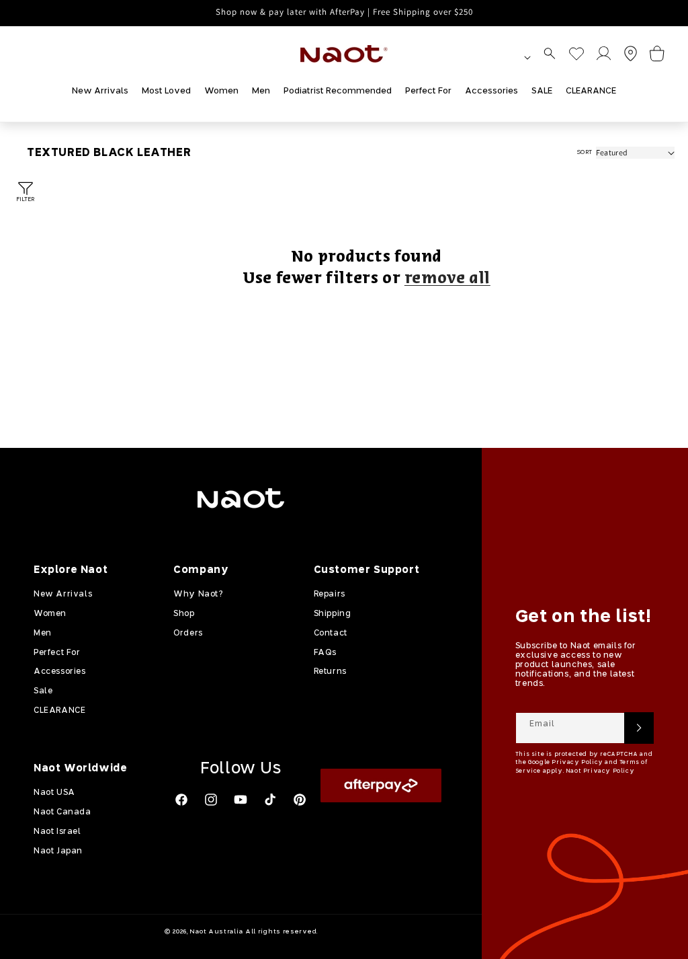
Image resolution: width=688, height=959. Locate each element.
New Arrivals (63, 594)
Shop (183, 614)
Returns (330, 672)
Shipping (332, 614)
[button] (549, 53)
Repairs (329, 594)
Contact (330, 633)
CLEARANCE (59, 711)
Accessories (60, 672)
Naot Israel (57, 832)
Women (50, 614)
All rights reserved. (281, 932)
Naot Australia (216, 932)
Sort (584, 152)
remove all (447, 278)
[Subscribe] (639, 728)
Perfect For (57, 653)
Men (43, 633)
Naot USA (54, 793)
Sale (43, 691)
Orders (188, 633)
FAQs (325, 653)
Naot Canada (62, 812)
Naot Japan (58, 851)
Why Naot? (197, 594)
